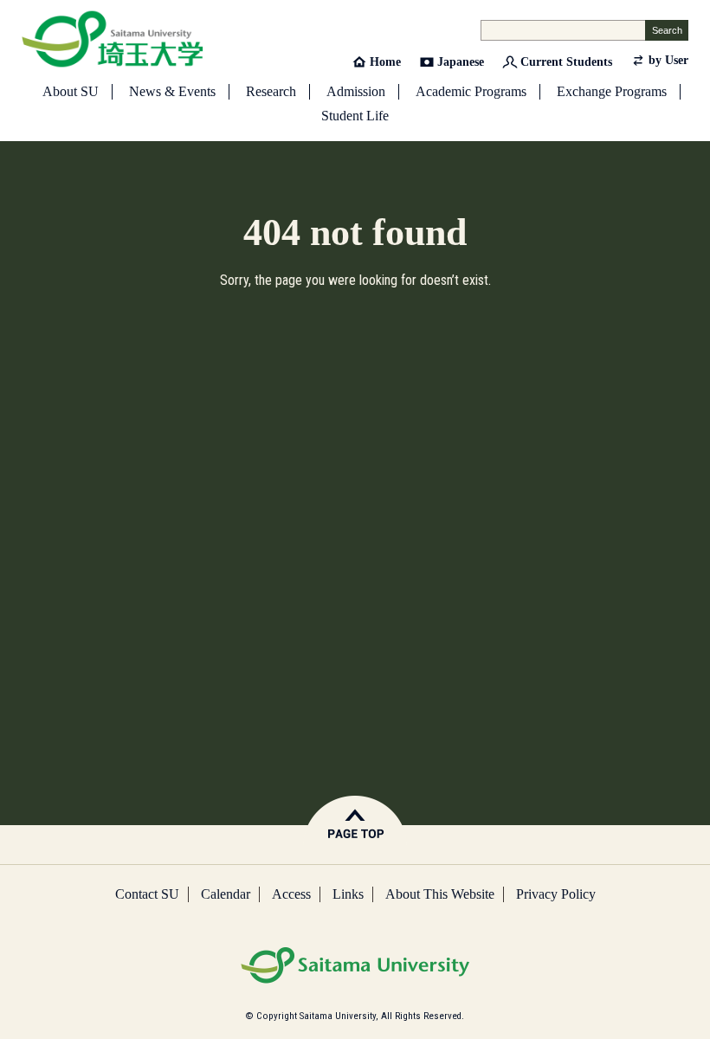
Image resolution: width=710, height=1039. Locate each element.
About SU (70, 91)
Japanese (460, 61)
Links (348, 894)
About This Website (439, 894)
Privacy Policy (556, 894)
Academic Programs (471, 91)
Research (271, 91)
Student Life (355, 115)
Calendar (225, 894)
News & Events (172, 91)
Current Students (566, 61)
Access (291, 894)
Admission (355, 91)
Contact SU (147, 894)
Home (385, 61)
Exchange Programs (612, 91)
